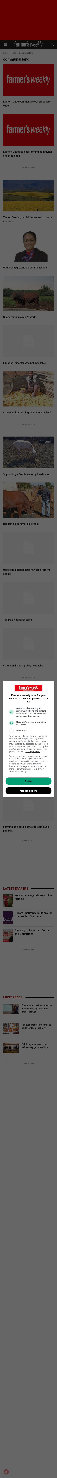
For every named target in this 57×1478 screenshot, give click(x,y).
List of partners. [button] (32, 751)
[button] (28, 730)
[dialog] (28, 739)
